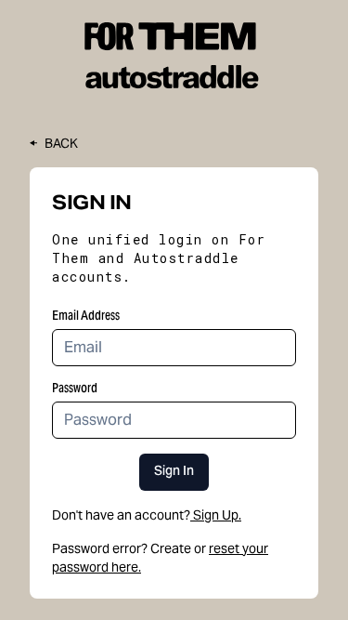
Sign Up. (217, 515)
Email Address (86, 315)
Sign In (174, 472)
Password (74, 387)
